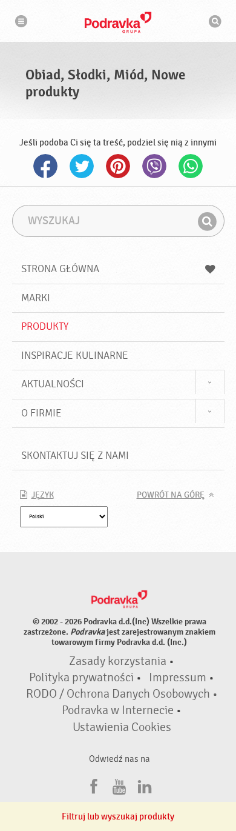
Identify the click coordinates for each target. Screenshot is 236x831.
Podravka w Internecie (118, 710)
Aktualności (52, 384)
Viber (154, 166)
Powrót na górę (171, 495)
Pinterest (118, 166)
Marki (35, 298)
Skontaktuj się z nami (75, 455)
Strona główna (60, 269)
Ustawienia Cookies (122, 727)
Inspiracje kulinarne (74, 355)
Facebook (45, 166)
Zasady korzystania (117, 661)
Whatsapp (191, 166)
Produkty (44, 326)
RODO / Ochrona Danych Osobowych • (122, 694)
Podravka (118, 22)
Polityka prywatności (81, 677)
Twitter (82, 166)
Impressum (177, 677)
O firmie (41, 413)
